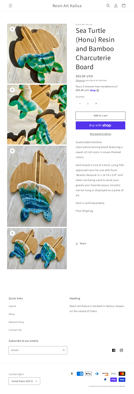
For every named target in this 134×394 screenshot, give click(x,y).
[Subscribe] (63, 350)
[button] (10, 5)
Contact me (15, 329)
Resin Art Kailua (101, 386)
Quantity (80, 96)
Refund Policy (16, 322)
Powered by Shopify (117, 386)
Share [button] (83, 243)
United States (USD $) (22, 381)
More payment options (100, 133)
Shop (11, 314)
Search (12, 306)
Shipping (80, 80)
